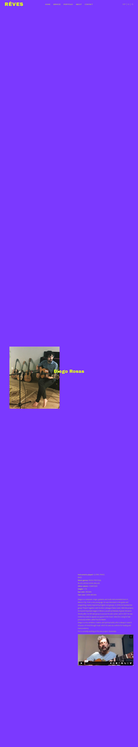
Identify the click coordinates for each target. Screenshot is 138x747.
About (79, 4)
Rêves (14, 4)
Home (47, 4)
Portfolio (68, 4)
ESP (124, 4)
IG (128, 4)
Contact (89, 4)
